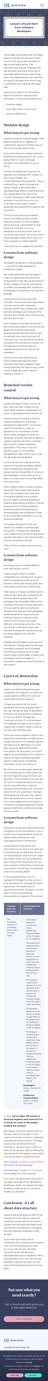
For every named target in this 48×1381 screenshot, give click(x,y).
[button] (41, 5)
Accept (33, 1375)
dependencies (31, 200)
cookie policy (10, 1359)
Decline (15, 1375)
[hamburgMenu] (41, 5)
